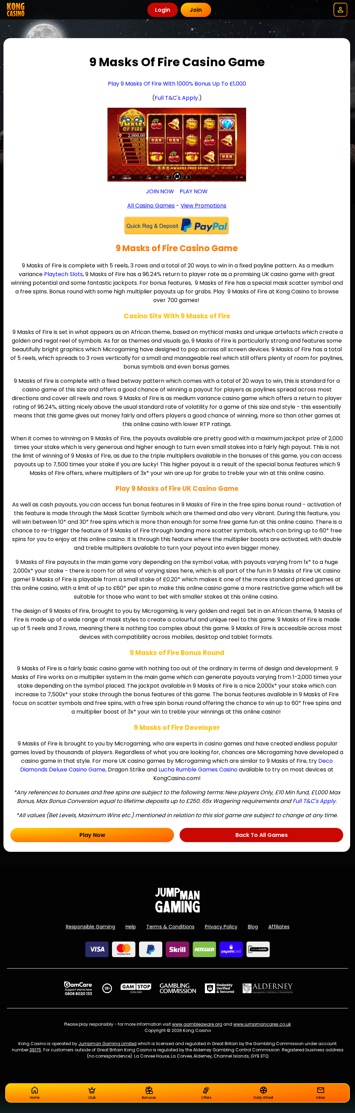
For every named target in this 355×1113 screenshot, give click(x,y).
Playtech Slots (63, 274)
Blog (253, 926)
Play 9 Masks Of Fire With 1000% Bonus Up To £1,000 (177, 84)
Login (162, 10)
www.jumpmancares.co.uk (262, 1024)
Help (130, 926)
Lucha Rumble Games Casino (197, 770)
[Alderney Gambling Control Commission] (268, 988)
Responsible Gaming (90, 926)
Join (196, 10)
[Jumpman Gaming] (177, 911)
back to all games (261, 835)
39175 (35, 1050)
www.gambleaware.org (197, 1024)
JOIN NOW (160, 191)
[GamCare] (78, 988)
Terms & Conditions (170, 926)
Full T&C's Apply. (177, 98)
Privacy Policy (221, 926)
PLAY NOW (194, 191)
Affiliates (278, 926)
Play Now (92, 835)
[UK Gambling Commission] (178, 988)
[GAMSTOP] (136, 988)
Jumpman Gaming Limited (107, 1043)
